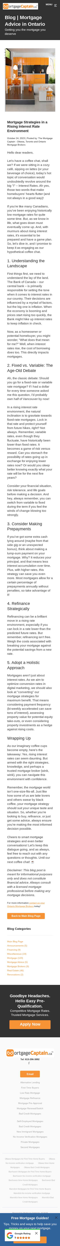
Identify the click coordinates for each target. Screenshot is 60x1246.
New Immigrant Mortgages (30, 1128)
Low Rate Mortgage (30, 1089)
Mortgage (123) (15, 957)
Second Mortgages (30, 1144)
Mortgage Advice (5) (17, 961)
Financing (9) (14, 948)
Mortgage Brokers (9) (18, 965)
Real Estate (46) (15, 969)
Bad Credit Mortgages (30, 1110)
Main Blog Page (15, 940)
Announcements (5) (17, 944)
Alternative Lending (30, 1079)
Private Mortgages (30, 1138)
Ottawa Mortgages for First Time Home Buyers (25, 1155)
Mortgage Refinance (30, 1095)
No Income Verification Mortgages (30, 1133)
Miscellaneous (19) (16, 952)
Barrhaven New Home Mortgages (23, 1177)
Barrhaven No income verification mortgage (32, 1173)
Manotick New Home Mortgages (24, 1194)
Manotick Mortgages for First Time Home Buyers (30, 1186)
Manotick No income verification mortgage (32, 1190)
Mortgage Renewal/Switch (30, 1105)
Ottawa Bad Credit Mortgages (37, 1164)
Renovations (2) (15, 973)
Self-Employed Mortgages (30, 1118)
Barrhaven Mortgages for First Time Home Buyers (30, 1168)
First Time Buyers (30, 1084)
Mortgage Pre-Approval (30, 1100)
